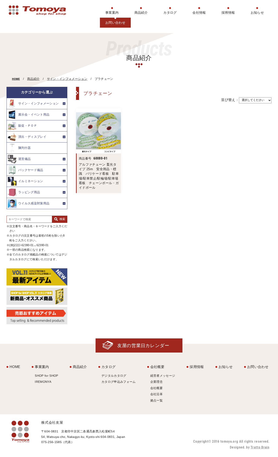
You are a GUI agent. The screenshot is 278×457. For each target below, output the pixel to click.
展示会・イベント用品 (33, 114)
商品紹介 (141, 12)
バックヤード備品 (30, 169)
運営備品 (24, 158)
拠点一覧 (156, 400)
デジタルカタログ (113, 375)
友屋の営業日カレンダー (143, 345)
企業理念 (156, 381)
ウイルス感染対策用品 (33, 203)
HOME (16, 79)
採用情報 (228, 12)
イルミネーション (30, 181)
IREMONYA (43, 381)
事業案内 (112, 12)
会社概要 (157, 367)
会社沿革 (156, 394)
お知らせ (257, 12)
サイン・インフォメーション (67, 79)
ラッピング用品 (29, 192)
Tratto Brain (259, 447)
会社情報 (199, 12)
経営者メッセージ (162, 375)
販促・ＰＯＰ (27, 125)
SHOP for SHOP (46, 375)
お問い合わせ (115, 22)
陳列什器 (24, 147)
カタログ (170, 12)
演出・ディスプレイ (32, 136)
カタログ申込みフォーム (118, 381)
